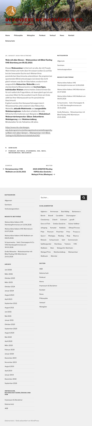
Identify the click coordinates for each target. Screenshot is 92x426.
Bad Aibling (65, 211)
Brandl (50, 215)
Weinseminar (15, 153)
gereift (72, 220)
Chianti (54, 220)
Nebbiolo (62, 228)
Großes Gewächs (59, 224)
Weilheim (44, 248)
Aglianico (44, 211)
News (62, 35)
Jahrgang (44, 228)
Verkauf (53, 35)
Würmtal (54, 256)
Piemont (12, 151)
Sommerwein (73, 240)
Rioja (68, 236)
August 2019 (9, 366)
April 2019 (8, 371)
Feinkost (42, 35)
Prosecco (76, 232)
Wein (43, 151)
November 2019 (11, 362)
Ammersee (54, 211)
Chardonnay (45, 220)
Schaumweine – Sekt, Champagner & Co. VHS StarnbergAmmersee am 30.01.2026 (70, 105)
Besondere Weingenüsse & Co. (44, 19)
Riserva (76, 236)
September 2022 (11, 303)
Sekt (63, 240)
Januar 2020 (9, 354)
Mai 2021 (8, 316)
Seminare (13, 148)
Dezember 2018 (10, 379)
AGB (6, 408)
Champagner (71, 215)
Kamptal (53, 228)
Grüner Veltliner (73, 224)
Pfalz (42, 232)
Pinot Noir (60, 232)
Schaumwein (54, 240)
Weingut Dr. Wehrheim (65, 248)
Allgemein (61, 61)
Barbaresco (76, 211)
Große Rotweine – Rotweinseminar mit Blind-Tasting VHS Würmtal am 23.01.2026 (71, 114)
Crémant (63, 220)
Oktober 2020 (10, 324)
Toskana (67, 244)
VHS (38, 151)
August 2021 (9, 308)
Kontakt (71, 35)
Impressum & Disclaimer (13, 400)
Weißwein (27, 153)
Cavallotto (59, 215)
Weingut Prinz (46, 252)
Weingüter (31, 35)
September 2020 (11, 329)
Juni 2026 (8, 270)
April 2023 (8, 299)
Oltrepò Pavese (74, 228)
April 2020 (8, 341)
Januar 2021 (9, 320)
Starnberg (31, 151)
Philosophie (18, 35)
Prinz (68, 232)
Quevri (43, 236)
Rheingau (51, 236)
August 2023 (9, 295)
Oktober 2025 (10, 278)
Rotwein (21, 151)
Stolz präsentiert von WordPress (27, 421)
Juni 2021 (8, 312)
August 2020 (9, 333)
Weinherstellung (59, 252)
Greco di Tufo (45, 224)
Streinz (27, 55)
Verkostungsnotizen (64, 69)
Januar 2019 (9, 375)
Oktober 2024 (10, 287)
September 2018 (11, 383)
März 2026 (9, 274)
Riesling (61, 236)
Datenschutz (10, 41)
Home (7, 35)
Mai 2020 (8, 337)
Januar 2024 (9, 291)
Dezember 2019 (10, 358)
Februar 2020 (10, 350)
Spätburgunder (46, 244)
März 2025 (9, 282)
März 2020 (9, 345)
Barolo (43, 215)
